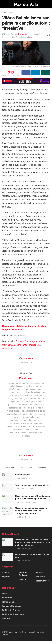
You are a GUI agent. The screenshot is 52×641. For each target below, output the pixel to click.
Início (4, 12)
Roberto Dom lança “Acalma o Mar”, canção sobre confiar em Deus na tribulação (23, 345)
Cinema (5, 572)
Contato (6, 618)
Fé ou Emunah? (22, 474)
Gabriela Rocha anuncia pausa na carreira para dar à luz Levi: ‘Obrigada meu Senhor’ (31, 510)
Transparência (9, 601)
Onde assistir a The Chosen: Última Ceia (32, 555)
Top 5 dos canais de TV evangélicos (32, 485)
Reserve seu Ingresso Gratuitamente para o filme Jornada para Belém (32, 497)
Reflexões (40, 576)
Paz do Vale (26, 4)
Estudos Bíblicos (23, 573)
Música (11, 12)
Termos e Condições (11, 606)
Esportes (6, 576)
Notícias (40, 572)
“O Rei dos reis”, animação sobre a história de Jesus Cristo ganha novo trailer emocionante (32, 542)
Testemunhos (42, 580)
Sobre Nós (7, 597)
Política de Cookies (11, 610)
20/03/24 (37, 33)
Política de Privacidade (13, 614)
